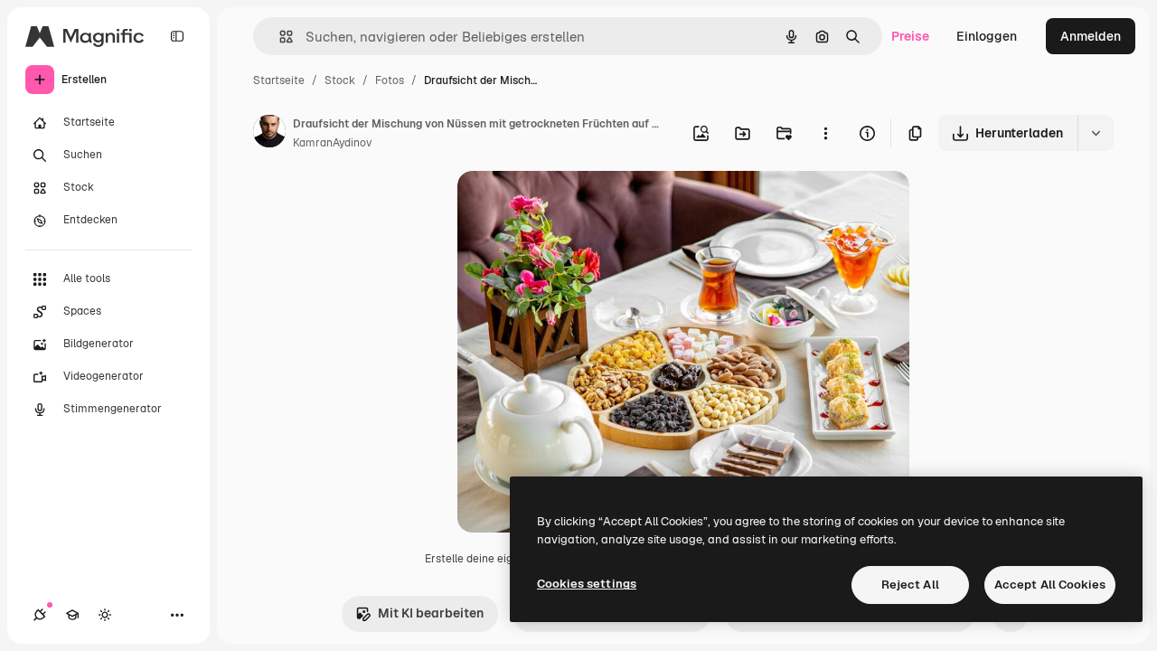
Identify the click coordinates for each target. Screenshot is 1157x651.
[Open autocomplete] (279, 36)
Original (573, 205)
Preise (910, 36)
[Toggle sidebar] (177, 36)
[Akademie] (72, 614)
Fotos (389, 80)
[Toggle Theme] (104, 614)
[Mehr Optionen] (825, 133)
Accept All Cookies (1049, 584)
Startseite (279, 80)
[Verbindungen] (39, 614)
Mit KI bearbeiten (431, 613)
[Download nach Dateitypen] (1095, 133)
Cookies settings (586, 583)
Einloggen (986, 36)
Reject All (910, 584)
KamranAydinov (332, 143)
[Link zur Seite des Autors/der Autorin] (269, 134)
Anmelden (1090, 36)
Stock (340, 80)
